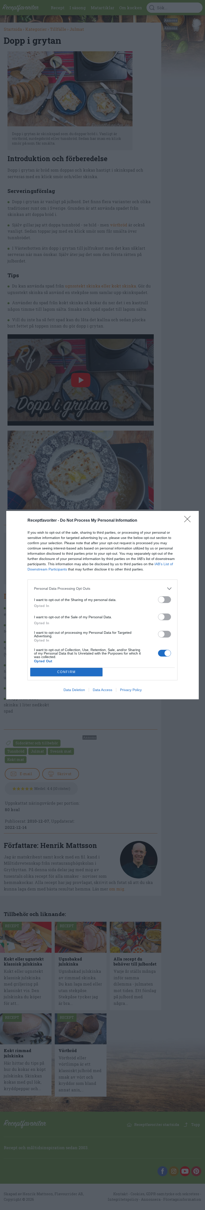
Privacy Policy (131, 690)
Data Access (102, 690)
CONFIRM (66, 672)
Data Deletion (74, 690)
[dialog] (102, 605)
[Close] (189, 520)
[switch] (164, 599)
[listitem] (102, 588)
